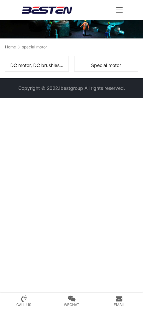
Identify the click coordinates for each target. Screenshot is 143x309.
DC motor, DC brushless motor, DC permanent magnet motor (39, 65)
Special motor (106, 65)
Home (10, 46)
